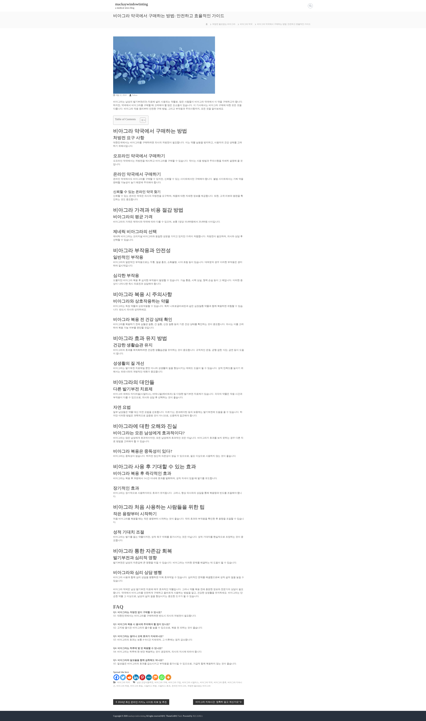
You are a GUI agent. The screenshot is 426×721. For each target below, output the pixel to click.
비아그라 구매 (161, 682)
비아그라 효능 (136, 686)
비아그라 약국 (246, 24)
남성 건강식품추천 (145, 682)
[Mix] (155, 677)
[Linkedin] (136, 677)
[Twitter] (123, 677)
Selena (134, 95)
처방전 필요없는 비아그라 (223, 24)
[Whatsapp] (162, 677)
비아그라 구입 (174, 682)
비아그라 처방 (122, 686)
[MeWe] (149, 677)
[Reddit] (129, 677)
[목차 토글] (141, 120)
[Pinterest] (142, 677)
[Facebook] (116, 677)
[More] (168, 677)
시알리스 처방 (150, 686)
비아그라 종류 (220, 682)
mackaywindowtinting (131, 4)
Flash (180, 716)
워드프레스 (198, 716)
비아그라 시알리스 (190, 682)
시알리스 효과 (164, 686)
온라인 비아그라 (179, 686)
